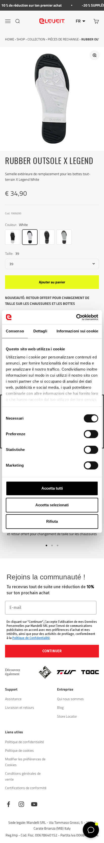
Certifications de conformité (25, 787)
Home (9, 39)
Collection (36, 39)
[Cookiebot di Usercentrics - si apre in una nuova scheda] (76, 317)
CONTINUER (52, 651)
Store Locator (67, 716)
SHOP (21, 39)
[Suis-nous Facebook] (8, 804)
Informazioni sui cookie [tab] (77, 331)
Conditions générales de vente (23, 776)
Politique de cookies (19, 750)
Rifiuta (52, 521)
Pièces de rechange (63, 39)
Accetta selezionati (52, 505)
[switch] (91, 434)
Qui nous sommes (70, 698)
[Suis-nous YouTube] (34, 804)
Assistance (13, 698)
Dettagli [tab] (40, 331)
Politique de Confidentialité (31, 638)
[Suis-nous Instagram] (21, 804)
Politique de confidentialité (24, 741)
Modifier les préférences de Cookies (25, 761)
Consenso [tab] (15, 331)
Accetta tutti (52, 488)
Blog (60, 707)
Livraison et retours (19, 707)
